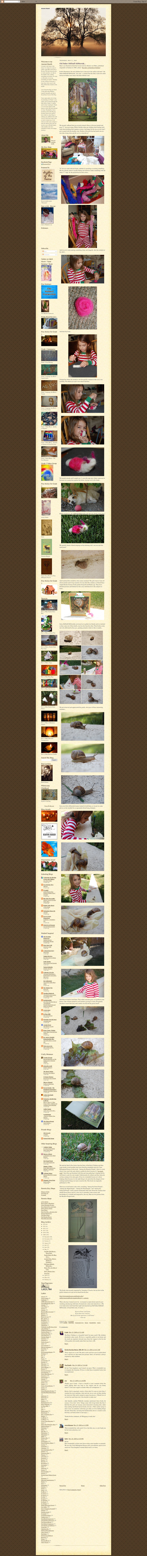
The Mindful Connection (47, 1519)
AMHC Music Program (47, 1301)
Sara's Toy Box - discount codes (49, 1212)
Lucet (42, 1423)
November (47, 1239)
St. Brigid (43, 1492)
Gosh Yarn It (44, 1380)
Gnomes (43, 1379)
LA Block (43, 1419)
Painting (43, 1451)
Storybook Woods (48, 1161)
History (43, 1399)
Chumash (43, 1340)
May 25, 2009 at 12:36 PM (78, 1381)
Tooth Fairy (44, 1527)
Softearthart (44, 1485)
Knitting (43, 1416)
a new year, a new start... (49, 1110)
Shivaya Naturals (47, 1082)
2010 (44, 1232)
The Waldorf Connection (47, 1524)
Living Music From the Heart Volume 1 (50, 1032)
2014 (44, 1224)
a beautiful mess (47, 1021)
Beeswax (43, 1313)
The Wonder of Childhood (47, 1525)
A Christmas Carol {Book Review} (49, 1156)
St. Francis (43, 1493)
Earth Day (43, 1348)
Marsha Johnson (45, 1426)
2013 (44, 1226)
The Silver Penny (45, 1215)
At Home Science (47, 1173)
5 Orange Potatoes (48, 1077)
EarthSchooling (47, 1000)
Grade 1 (43, 1382)
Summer (43, 1510)
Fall (42, 1357)
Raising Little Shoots (48, 905)
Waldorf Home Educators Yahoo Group (47, 1531)
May (45, 1249)
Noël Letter (46, 952)
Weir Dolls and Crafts (46, 1218)
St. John (43, 1497)
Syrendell (45, 890)
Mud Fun (45, 886)
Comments (46, 254)
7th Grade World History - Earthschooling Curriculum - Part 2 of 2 (50, 975)
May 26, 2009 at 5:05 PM (76, 1439)
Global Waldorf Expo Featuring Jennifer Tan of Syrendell (49, 893)
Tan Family (68, 1365)
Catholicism (44, 1325)
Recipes (43, 1460)
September (43, 1478)
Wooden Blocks (45, 1540)
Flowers (43, 1369)
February (46, 1279)
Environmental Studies (47, 1352)
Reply (66, 1344)
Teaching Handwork (48, 993)
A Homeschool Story (48, 951)
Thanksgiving (44, 1517)
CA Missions (44, 1322)
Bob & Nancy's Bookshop (47, 1203)
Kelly (66, 1439)
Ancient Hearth (45, 8)
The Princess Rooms (48, 1121)
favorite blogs (44, 1360)
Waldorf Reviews (47, 956)
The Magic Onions (48, 1071)
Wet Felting (44, 1534)
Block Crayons (45, 1317)
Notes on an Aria (47, 1046)
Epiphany (43, 1354)
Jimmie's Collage (47, 1166)
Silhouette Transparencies (47, 1480)
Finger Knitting (45, 1367)
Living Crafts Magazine (47, 1421)
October (46, 1241)
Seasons (43, 1473)
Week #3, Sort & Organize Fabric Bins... (49, 900)
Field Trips (43, 1365)
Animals (43, 1305)
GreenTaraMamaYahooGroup (48, 1392)
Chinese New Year (45, 1333)
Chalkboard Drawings (46, 1330)
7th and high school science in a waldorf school (49, 995)
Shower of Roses (47, 1154)
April (45, 1275)
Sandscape (43, 1468)
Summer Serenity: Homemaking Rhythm (48, 940)
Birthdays (43, 1315)
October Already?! (47, 968)
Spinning (43, 1487)
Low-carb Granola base (48, 1162)
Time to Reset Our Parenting (50, 963)
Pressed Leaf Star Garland (49, 1078)
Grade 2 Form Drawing (47, 1386)
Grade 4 (43, 1389)
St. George (43, 1495)
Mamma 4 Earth (45, 1191)
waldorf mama (47, 1109)
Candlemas (44, 1323)
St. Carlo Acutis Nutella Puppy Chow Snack (49, 1149)
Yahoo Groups (44, 1542)
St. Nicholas (44, 1500)
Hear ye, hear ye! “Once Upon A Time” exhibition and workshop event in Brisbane (50, 1103)
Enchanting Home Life (49, 911)
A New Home (46, 907)
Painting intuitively (47, 1067)
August (46, 1243)
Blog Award (44, 1318)
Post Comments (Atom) (74, 1490)
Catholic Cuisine (47, 1147)
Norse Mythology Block (47, 1443)
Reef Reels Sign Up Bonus (49, 958)
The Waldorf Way (48, 988)
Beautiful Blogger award (47, 1311)
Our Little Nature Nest (46, 1450)
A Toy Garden (44, 1201)
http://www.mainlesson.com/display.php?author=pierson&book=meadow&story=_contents (74, 1297)
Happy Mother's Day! (49, 1271)
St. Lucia (43, 1498)
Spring (43, 1490)
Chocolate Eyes (45, 1335)
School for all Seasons (49, 925)
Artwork (45, 912)
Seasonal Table (45, 1471)
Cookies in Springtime (48, 1084)
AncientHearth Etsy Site (47, 1303)
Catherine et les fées (48, 972)
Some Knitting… (47, 1123)
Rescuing (43, 1461)
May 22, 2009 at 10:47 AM (92, 1350)
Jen (66, 1381)
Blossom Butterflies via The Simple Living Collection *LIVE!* (49, 1060)
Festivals (43, 1362)
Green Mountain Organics (47, 1205)
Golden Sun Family (48, 1095)
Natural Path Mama (48, 1138)
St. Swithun (44, 1503)
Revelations (44, 1463)
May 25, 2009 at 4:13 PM (81, 1425)
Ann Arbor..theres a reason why (49, 1041)
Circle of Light (45, 1342)
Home (83, 1486)
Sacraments (44, 1465)
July (45, 1245)
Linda (66, 1332)
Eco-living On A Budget (49, 1073)
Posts (45, 251)
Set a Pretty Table (47, 881)
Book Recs (43, 1320)
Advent (43, 1296)
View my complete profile (53, 141)
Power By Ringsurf (49, 806)
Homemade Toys (45, 1402)
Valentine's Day (45, 1529)
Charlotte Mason (45, 1332)
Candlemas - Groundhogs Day (49, 920)
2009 (44, 1234)
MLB (42, 1436)
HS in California (45, 1404)
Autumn (43, 1310)
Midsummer (44, 1434)
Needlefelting (44, 1441)
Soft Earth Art (44, 1193)
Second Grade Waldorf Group (48, 1475)
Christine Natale (45, 1337)
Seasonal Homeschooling (49, 926)
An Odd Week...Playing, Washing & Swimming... (50, 1260)
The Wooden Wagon (46, 1217)
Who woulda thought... (48, 1047)
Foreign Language (45, 1370)
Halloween (43, 1396)
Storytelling (44, 1507)
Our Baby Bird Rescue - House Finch (50, 1252)
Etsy (42, 1355)
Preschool (43, 1458)
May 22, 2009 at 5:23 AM (76, 1332)
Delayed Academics (46, 1347)
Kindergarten (44, 1411)
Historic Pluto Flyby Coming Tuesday (50, 1175)
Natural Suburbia (48, 967)
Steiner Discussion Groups (47, 1505)
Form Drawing (45, 1372)
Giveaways (44, 1375)
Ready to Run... (47, 1182)
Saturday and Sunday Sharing (50, 1091)
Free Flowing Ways (48, 885)
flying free (45, 989)
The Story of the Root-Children (91, 68)
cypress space (46, 1010)
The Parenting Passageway (47, 937)
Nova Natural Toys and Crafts (48, 1207)
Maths (42, 1429)
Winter (43, 1539)
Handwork (43, 1397)
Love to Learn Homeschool (47, 917)
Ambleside (43, 1300)
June (45, 1247)
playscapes (43, 1456)
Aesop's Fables (44, 1298)
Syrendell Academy (46, 1515)
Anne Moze (44, 1306)
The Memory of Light (48, 1026)
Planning (43, 1455)
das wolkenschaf (47, 981)
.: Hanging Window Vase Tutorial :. (49, 1116)
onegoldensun (69, 1425)
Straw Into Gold (47, 945)
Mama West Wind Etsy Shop (48, 1424)
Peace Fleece (44, 1210)
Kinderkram (44, 1412)
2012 (44, 1228)
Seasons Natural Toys (46, 1213)
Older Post (103, 1486)
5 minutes (45, 1134)
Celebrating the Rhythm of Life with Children (49, 878)
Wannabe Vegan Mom (49, 1180)
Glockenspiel (44, 1377)
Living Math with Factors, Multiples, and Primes (49, 1168)
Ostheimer (43, 1448)
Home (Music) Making (49, 1030)
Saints (42, 1466)
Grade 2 (43, 1384)
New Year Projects (47, 1015)
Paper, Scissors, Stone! (46, 1208)
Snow (42, 1483)
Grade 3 (43, 1387)
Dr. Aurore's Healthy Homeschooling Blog (48, 1038)
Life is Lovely (46, 1133)
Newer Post (63, 1486)
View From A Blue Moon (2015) (49, 983)
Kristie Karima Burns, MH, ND (74, 1350)
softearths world (47, 1066)
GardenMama (47, 1114)
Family (43, 1359)
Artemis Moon (47, 1025)
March (46, 1277)
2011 (44, 1230)
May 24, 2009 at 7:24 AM (79, 1365)
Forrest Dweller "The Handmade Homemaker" (50, 1088)
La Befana (43, 1417)
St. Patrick (43, 1502)
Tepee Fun (46, 1273)
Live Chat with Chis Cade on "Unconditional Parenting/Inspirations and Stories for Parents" (50, 1004)
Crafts (42, 1343)
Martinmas (43, 1428)
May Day (43, 1431)
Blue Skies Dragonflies (49, 898)
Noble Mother (47, 962)
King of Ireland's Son (46, 1414)
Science (43, 1470)
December (47, 1237)
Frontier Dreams (47, 1058)
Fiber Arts (43, 1364)
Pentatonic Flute (45, 1453)
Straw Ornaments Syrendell (48, 1508)
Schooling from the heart (49, 1019)
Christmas (43, 1338)
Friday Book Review (46, 1374)
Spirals (43, 1488)
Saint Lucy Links (47, 947)
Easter (42, 1350)
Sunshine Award (45, 1512)
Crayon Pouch (44, 1345)
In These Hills (46, 1014)
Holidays (43, 1401)
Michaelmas (44, 1433)
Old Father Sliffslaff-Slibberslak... (49, 1265)
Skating (43, 1481)
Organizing (44, 1446)
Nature (43, 1439)
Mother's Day (44, 1438)
